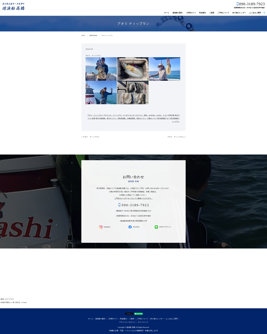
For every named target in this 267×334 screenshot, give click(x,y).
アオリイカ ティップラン (113, 115)
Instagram (106, 227)
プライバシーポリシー (127, 322)
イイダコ (126, 115)
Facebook (135, 227)
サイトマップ (143, 322)
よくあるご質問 (255, 13)
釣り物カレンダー (239, 13)
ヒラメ (165, 115)
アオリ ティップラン (95, 115)
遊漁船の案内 (178, 13)
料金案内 (202, 13)
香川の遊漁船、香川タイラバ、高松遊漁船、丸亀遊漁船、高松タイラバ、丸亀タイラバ (126, 118)
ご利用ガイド (191, 13)
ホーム (166, 13)
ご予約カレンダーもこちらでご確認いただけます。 (133, 198)
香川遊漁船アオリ (163, 118)
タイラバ (132, 115)
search (264, 12)
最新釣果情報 (93, 35)
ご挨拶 (211, 13)
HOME (83, 35)
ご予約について (223, 13)
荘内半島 (171, 115)
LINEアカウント (165, 227)
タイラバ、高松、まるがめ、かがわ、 (149, 115)
